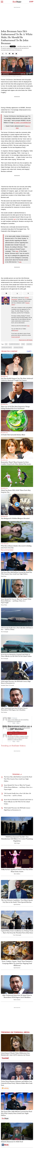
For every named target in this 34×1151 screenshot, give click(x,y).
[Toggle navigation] (2, 1)
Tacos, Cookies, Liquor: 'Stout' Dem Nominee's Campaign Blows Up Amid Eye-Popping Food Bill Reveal (17, 963)
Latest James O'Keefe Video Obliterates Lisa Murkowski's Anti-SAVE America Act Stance (15, 1054)
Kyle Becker (17, 904)
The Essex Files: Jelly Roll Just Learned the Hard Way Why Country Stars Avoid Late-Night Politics (16, 573)
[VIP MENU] (31, 1)
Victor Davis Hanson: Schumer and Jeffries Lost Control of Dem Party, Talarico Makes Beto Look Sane (16, 1083)
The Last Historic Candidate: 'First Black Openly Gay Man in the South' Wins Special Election (17, 901)
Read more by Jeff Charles (25, 340)
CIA (6, 344)
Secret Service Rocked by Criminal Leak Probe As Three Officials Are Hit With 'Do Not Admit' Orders (16, 655)
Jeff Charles (6, 46)
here (28, 325)
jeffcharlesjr (15, 330)
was (17, 251)
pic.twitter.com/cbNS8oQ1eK (22, 122)
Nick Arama (4, 712)
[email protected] (15, 337)
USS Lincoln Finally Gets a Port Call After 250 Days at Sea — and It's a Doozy (17, 628)
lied (14, 219)
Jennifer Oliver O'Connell (7, 685)
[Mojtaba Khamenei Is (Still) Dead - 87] (17, 1131)
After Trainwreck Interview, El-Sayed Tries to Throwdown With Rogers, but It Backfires (14, 709)
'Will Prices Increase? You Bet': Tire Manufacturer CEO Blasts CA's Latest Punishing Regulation (17, 839)
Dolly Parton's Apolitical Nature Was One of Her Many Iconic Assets (17, 870)
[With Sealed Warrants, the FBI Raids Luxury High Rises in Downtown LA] (17, 670)
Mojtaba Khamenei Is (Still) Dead (12, 1142)
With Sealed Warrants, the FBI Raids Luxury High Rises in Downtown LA (16, 682)
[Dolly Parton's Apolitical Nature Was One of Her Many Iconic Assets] (17, 858)
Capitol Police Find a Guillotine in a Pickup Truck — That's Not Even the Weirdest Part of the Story (17, 932)
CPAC (23, 344)
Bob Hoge (17, 843)
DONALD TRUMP (18, 347)
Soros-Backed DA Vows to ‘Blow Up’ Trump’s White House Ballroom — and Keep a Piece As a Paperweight (16, 601)
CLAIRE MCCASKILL (14, 344)
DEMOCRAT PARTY (7, 347)
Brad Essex (3, 576)
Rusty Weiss (4, 605)
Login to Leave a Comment (17, 733)
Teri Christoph (4, 631)
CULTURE (29, 344)
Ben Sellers (17, 874)
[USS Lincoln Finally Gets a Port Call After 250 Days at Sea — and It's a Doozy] (17, 617)
